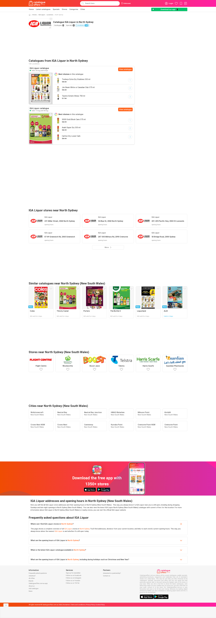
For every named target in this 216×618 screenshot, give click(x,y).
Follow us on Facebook (73, 575)
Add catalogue (33, 588)
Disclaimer (66, 604)
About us (32, 586)
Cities (82, 9)
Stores (64, 9)
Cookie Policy (100, 604)
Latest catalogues (43, 9)
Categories (73, 9)
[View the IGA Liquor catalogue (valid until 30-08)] (41, 128)
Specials (56, 9)
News (30, 591)
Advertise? (32, 576)
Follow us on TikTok (72, 583)
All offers (32, 578)
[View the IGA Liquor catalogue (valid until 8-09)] (41, 88)
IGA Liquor (42, 15)
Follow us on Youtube (73, 580)
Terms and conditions (78, 604)
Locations (50, 15)
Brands (31, 581)
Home (31, 9)
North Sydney (67, 524)
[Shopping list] (185, 3)
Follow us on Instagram (73, 578)
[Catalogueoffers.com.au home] (37, 3)
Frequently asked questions (38, 573)
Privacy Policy (90, 604)
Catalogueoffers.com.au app (38, 583)
